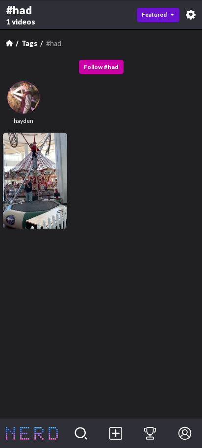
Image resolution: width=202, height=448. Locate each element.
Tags (29, 43)
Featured (154, 14)
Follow (101, 67)
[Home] (9, 43)
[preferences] (190, 14)
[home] (32, 433)
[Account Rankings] (150, 433)
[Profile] (184, 433)
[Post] (115, 433)
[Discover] (81, 433)
